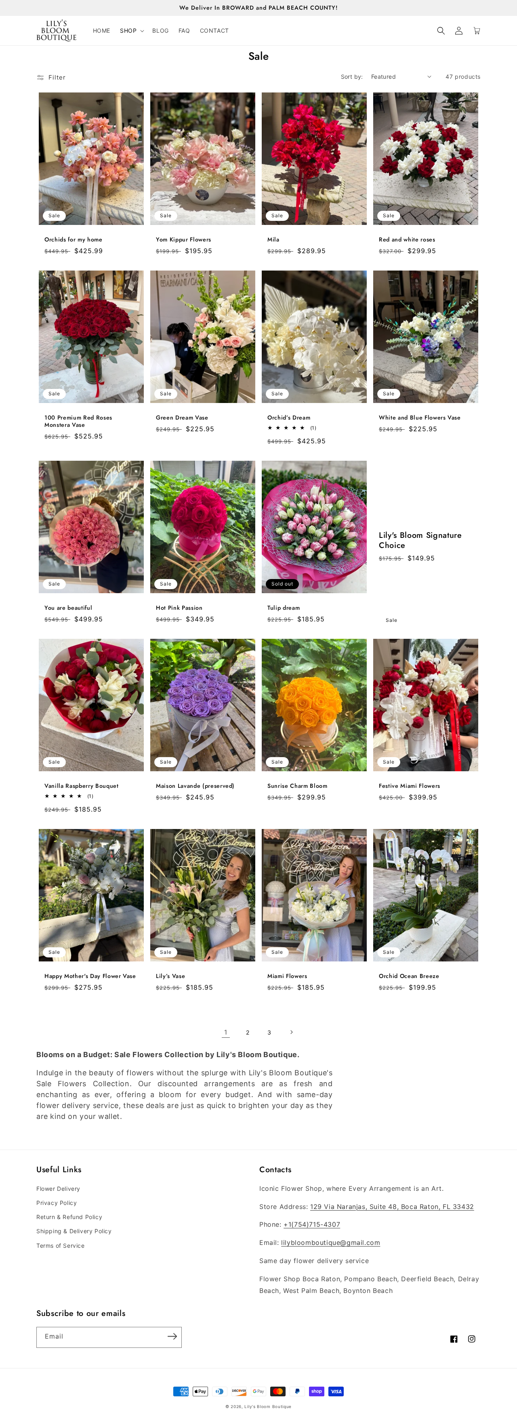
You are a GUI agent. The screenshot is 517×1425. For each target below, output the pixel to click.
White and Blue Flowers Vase (420, 417)
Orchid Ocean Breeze (409, 976)
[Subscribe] (172, 1336)
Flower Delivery (58, 1188)
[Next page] (291, 1032)
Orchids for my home (73, 239)
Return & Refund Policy (69, 1216)
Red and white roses (407, 239)
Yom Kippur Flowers (183, 239)
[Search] (441, 31)
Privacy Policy (56, 1202)
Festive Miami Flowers (409, 785)
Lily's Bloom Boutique (268, 1406)
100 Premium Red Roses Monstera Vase (78, 421)
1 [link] (225, 1032)
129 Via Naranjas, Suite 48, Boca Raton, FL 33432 (392, 1207)
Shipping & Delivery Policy (74, 1231)
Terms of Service (60, 1245)
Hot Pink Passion (179, 607)
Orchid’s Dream (288, 417)
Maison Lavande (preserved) (195, 785)
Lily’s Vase (170, 976)
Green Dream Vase (182, 417)
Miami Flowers (287, 976)
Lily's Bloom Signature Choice (420, 540)
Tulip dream (283, 607)
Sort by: (352, 76)
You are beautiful (68, 607)
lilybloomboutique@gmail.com (330, 1242)
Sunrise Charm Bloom (297, 785)
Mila (273, 239)
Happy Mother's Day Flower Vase (90, 976)
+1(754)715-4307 (312, 1224)
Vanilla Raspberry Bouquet (81, 785)
